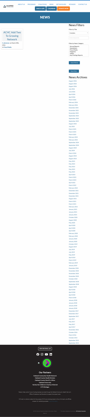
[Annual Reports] (78, 46)
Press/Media (7, 47)
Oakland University (45, 382)
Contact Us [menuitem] (82, 4)
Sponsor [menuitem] (72, 4)
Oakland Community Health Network (45, 376)
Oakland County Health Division (45, 378)
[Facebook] (38, 354)
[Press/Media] (78, 50)
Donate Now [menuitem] (63, 8)
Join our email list (45, 348)
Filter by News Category (76, 43)
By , (5, 43)
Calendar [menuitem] (51, 8)
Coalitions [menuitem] (42, 4)
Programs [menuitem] (31, 4)
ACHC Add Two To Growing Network (12, 36)
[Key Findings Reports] (78, 55)
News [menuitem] (51, 4)
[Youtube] (47, 354)
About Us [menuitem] (21, 4)
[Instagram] (42, 354)
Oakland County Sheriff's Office (45, 380)
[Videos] (78, 53)
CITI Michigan (45, 387)
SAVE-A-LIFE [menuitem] (40, 8)
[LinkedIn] (51, 354)
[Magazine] (78, 52)
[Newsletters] (78, 48)
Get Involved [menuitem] (61, 4)
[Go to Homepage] (8, 6)
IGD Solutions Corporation (81, 411)
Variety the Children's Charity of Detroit (45, 384)
